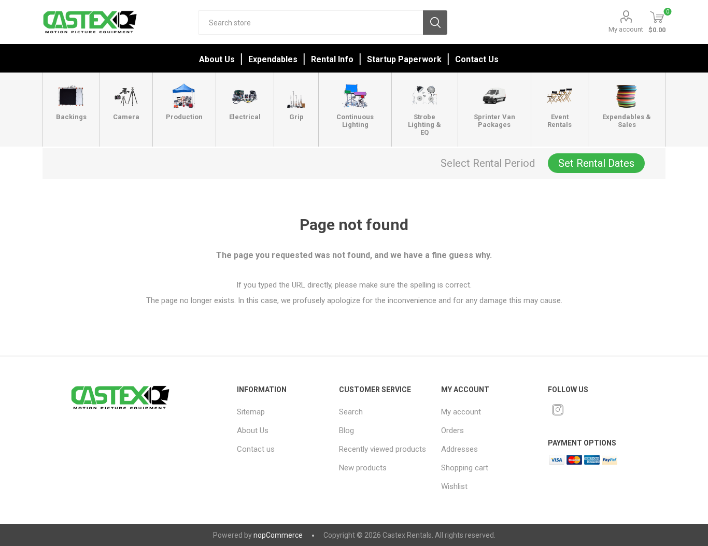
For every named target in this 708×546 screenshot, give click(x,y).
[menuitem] (281, 412)
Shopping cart (464, 467)
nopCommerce (278, 535)
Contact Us (477, 59)
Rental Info (332, 59)
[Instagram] (557, 409)
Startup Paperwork (404, 59)
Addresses (459, 449)
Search (435, 22)
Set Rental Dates (596, 163)
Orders (452, 430)
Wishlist (454, 486)
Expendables (273, 59)
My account (625, 29)
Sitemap (251, 411)
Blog (346, 430)
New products (363, 467)
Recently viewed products (382, 449)
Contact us (256, 449)
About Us (217, 59)
